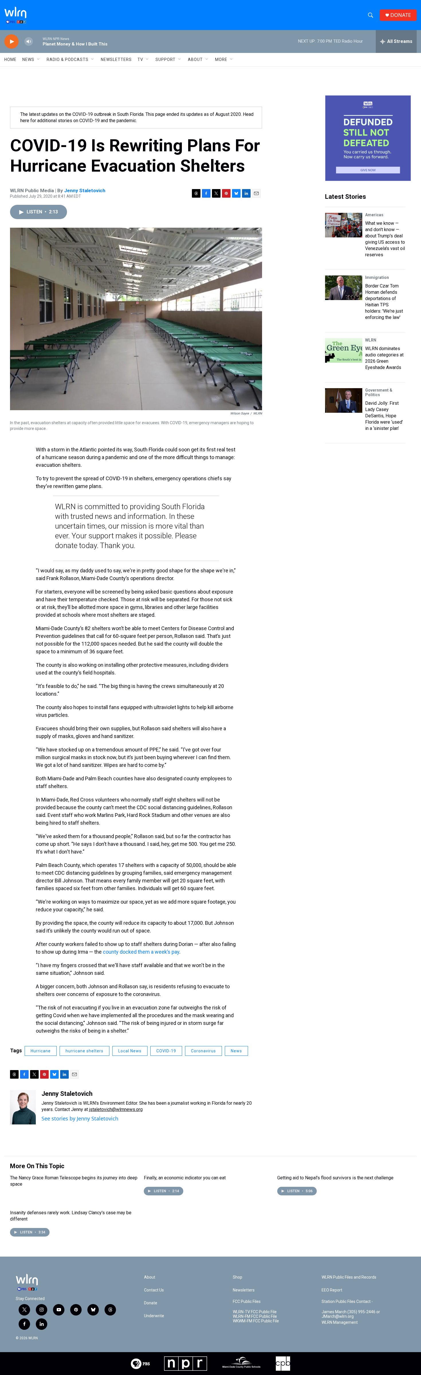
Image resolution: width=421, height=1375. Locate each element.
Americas (374, 215)
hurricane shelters (84, 1051)
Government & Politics (378, 392)
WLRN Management (340, 1322)
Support (166, 59)
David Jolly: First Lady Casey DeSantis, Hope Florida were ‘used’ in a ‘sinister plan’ (384, 415)
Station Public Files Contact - (347, 1301)
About (195, 59)
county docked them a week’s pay (141, 952)
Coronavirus (203, 1051)
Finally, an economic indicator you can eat (185, 1177)
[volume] (29, 41)
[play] (11, 41)
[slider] (38, 41)
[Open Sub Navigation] (38, 59)
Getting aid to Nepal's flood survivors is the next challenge (335, 1177)
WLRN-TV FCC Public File (255, 1312)
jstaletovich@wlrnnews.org (116, 1109)
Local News (129, 1051)
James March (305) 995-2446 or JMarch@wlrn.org (351, 1314)
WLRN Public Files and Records (349, 1277)
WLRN (370, 340)
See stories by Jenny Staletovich (80, 1118)
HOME (10, 59)
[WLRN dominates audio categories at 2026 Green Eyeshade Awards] (343, 350)
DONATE (400, 15)
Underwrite (154, 1316)
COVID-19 (166, 1051)
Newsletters (116, 59)
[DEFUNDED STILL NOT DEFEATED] (368, 138)
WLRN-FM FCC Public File (255, 1316)
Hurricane (41, 1051)
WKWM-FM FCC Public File (256, 1321)
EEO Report (332, 1290)
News (236, 1051)
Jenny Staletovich (84, 190)
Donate (150, 1303)
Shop (237, 1277)
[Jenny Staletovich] (23, 1107)
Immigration (377, 277)
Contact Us (154, 1290)
